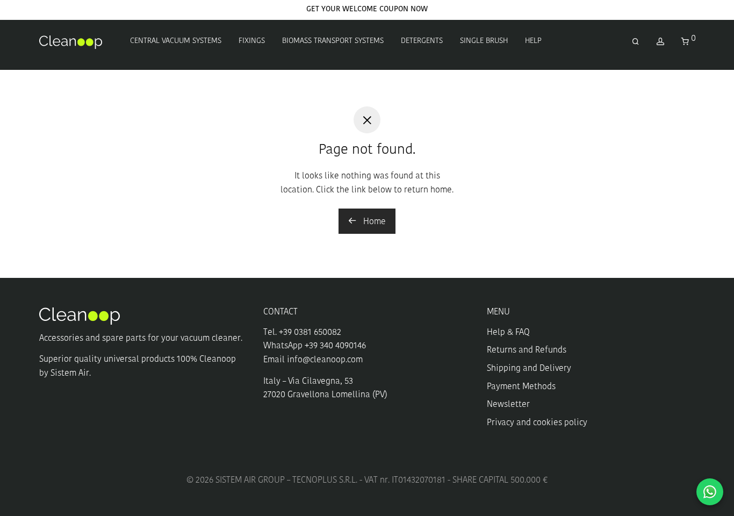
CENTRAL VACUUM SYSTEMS (175, 41)
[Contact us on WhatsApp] (709, 491)
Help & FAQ (508, 332)
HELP (533, 41)
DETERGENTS (422, 41)
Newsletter (508, 404)
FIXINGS (252, 41)
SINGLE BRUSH (484, 41)
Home (373, 222)
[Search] (635, 42)
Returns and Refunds (526, 350)
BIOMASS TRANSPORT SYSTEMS (333, 41)
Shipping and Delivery (529, 368)
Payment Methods (521, 387)
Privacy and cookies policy (537, 423)
